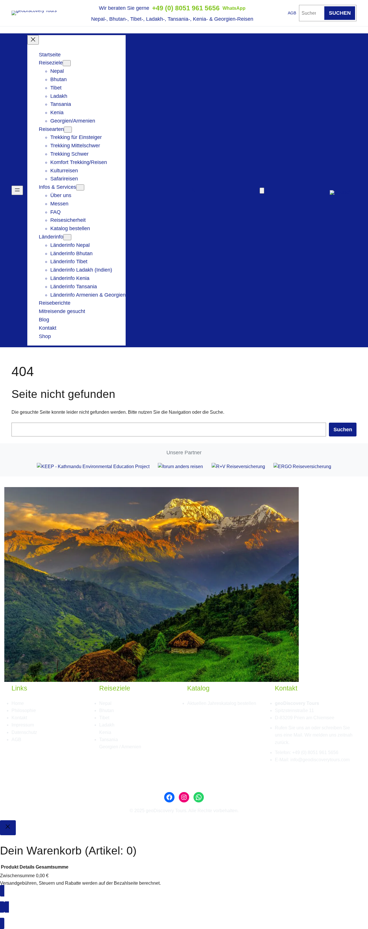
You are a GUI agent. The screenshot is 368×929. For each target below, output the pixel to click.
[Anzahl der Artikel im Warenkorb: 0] (262, 191)
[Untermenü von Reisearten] (68, 130)
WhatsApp (234, 8)
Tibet (104, 717)
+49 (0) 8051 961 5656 (186, 8)
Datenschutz (24, 732)
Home (18, 703)
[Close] (8, 827)
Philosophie (24, 710)
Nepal (105, 703)
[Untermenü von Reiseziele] (67, 63)
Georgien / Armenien (120, 746)
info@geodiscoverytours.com (320, 759)
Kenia (105, 732)
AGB (292, 13)
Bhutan (106, 710)
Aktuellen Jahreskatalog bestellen (221, 703)
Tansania (108, 739)
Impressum (23, 724)
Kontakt (19, 717)
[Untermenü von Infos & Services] (80, 187)
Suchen (343, 429)
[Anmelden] (192, 190)
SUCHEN (340, 13)
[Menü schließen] (33, 40)
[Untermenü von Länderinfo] (67, 237)
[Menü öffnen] (17, 190)
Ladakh (106, 724)
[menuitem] (340, 190)
